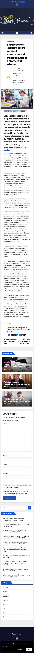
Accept (28, 649)
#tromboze (16, 82)
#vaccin (21, 82)
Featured (5, 600)
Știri (4, 612)
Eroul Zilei (6, 596)
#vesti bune (16, 85)
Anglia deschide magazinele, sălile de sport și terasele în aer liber (16, 384)
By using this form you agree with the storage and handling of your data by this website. (16, 492)
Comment (6, 423)
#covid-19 (15, 80)
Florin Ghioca (18, 69)
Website (5, 473)
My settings (20, 649)
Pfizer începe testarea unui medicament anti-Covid (10, 341)
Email (5, 464)
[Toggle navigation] (17, 33)
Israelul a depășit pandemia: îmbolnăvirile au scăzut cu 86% (24, 341)
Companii (5, 587)
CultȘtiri (5, 592)
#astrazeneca (16, 75)
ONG (4, 608)
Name (5, 455)
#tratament (22, 80)
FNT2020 (5, 604)
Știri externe (10, 41)
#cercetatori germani (18, 78)
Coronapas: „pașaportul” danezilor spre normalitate (16, 366)
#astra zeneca (17, 73)
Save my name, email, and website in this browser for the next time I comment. (17, 486)
